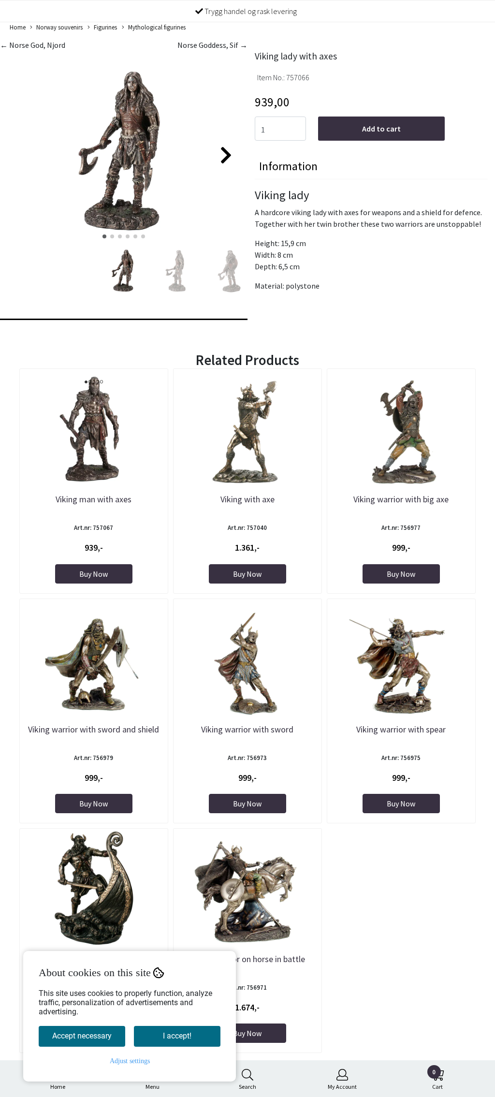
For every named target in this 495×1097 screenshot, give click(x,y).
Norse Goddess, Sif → (212, 45)
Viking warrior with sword (247, 729)
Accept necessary (82, 1035)
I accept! (177, 1035)
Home (18, 27)
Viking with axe (247, 499)
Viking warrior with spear (401, 729)
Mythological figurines (157, 27)
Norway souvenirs (59, 27)
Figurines (105, 27)
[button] (104, 236)
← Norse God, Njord (32, 45)
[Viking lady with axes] (124, 151)
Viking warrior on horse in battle (247, 959)
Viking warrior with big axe (401, 499)
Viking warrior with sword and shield (93, 729)
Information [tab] (288, 166)
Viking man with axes (93, 499)
